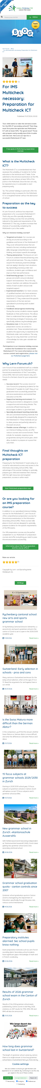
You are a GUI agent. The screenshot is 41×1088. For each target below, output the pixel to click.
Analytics (21, 1081)
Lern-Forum (5, 48)
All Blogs (20, 583)
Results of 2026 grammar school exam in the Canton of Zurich (19, 995)
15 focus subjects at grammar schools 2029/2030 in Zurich (20, 777)
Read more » (34, 638)
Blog (12, 48)
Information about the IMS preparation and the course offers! (20, 547)
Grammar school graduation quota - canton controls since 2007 (19, 886)
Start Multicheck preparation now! (18, 488)
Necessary (10, 1081)
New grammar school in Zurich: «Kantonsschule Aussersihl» (16, 832)
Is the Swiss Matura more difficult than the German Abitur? (17, 723)
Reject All (33, 1078)
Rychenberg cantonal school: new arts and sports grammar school (19, 618)
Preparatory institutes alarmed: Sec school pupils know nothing (18, 941)
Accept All (8, 1078)
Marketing (21, 1084)
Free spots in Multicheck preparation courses (20, 150)
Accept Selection (20, 1078)
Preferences (32, 1081)
